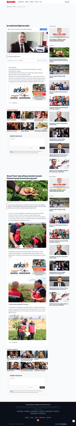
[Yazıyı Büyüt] (38, 60)
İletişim (36, 417)
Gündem (26, 1)
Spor (40, 1)
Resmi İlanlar (21, 1)
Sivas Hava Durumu (34, 413)
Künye (32, 417)
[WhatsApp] (42, 60)
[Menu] (68, 2)
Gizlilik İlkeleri (42, 417)
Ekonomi (31, 1)
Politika (36, 1)
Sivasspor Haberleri (34, 411)
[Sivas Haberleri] (11, 1)
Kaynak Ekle (44, 29)
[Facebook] (46, 60)
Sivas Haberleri (27, 411)
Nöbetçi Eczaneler (42, 413)
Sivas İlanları (42, 411)
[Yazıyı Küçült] (40, 60)
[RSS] (38, 420)
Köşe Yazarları (56, 411)
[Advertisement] (38, 15)
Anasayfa (9, 6)
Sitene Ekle (49, 417)
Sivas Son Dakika (20, 411)
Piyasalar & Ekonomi (49, 411)
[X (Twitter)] (44, 60)
